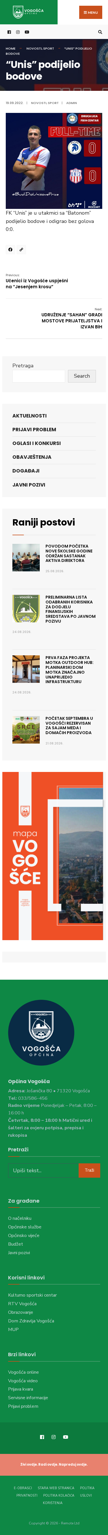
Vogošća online (23, 1372)
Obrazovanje (20, 1312)
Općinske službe (24, 1227)
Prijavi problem (34, 429)
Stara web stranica (56, 1488)
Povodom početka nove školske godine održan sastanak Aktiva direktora (69, 553)
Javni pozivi (28, 484)
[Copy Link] (22, 250)
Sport (48, 48)
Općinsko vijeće (23, 1235)
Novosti (34, 48)
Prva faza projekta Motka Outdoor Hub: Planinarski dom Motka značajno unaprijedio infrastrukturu (70, 670)
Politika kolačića (58, 1495)
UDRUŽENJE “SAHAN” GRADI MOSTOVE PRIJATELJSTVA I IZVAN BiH (71, 318)
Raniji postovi (43, 522)
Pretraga (22, 365)
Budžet (15, 1244)
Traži (89, 1170)
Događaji (25, 470)
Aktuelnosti (29, 415)
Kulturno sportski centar (32, 1295)
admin (71, 103)
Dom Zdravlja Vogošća (31, 1321)
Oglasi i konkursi (36, 443)
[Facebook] (11, 250)
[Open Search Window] (99, 32)
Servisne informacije (28, 1398)
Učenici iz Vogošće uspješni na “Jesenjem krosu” (37, 281)
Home (11, 48)
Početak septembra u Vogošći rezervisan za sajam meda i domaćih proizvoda (69, 725)
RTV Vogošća (22, 1304)
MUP (13, 1329)
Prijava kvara (20, 1389)
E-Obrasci (23, 1488)
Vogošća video (23, 1381)
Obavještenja (32, 457)
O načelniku (19, 1218)
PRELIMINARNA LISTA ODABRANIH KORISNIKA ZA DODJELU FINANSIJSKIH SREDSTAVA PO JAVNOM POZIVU (71, 609)
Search (82, 376)
